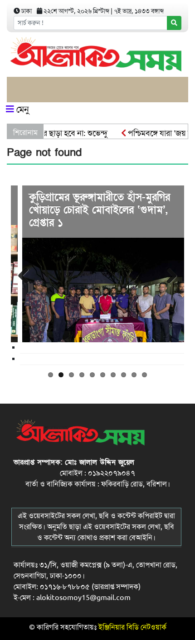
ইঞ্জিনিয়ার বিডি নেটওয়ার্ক (132, 627)
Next (170, 274)
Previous (24, 274)
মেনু (21, 109)
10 (144, 374)
